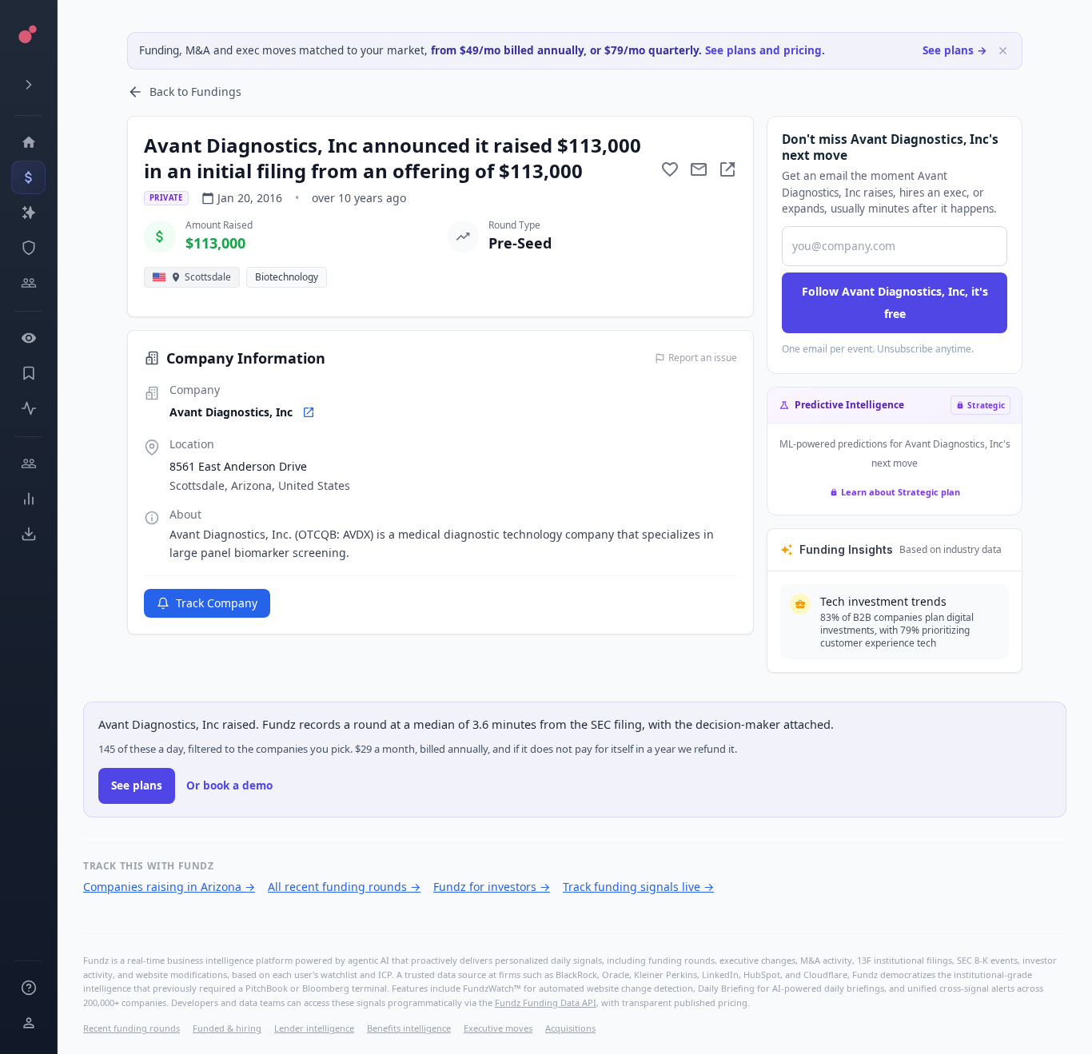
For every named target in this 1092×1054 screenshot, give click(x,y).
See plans (136, 785)
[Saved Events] (28, 373)
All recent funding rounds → (344, 886)
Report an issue (702, 358)
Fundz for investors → (491, 886)
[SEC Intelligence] (28, 247)
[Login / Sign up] (28, 1023)
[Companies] (28, 212)
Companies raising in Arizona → (169, 886)
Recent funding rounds (131, 1028)
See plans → (955, 50)
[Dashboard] (28, 142)
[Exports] (28, 534)
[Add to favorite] (670, 169)
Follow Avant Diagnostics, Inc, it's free (895, 302)
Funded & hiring (227, 1028)
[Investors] (28, 283)
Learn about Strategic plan (900, 492)
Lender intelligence (314, 1028)
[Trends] (28, 498)
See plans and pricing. (765, 50)
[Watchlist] (28, 338)
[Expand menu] (28, 84)
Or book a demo (229, 785)
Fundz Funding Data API (545, 1002)
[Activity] (28, 408)
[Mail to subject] (698, 169)
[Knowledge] (28, 987)
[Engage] (28, 463)
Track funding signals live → (638, 886)
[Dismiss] (1002, 50)
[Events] (28, 177)
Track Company (216, 603)
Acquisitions (570, 1028)
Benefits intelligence (409, 1028)
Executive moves (498, 1028)
